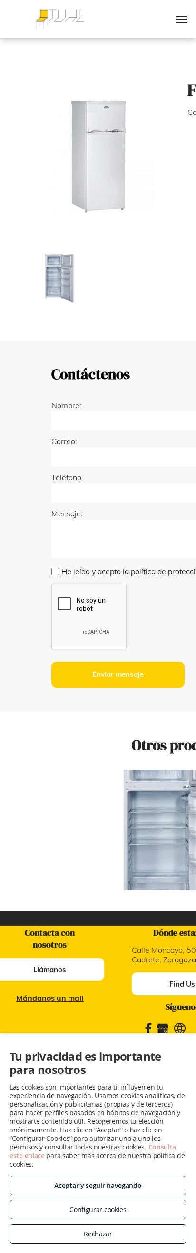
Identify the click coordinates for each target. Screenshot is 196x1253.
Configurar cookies (98, 1209)
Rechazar (98, 1233)
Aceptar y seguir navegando (97, 1185)
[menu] (181, 19)
